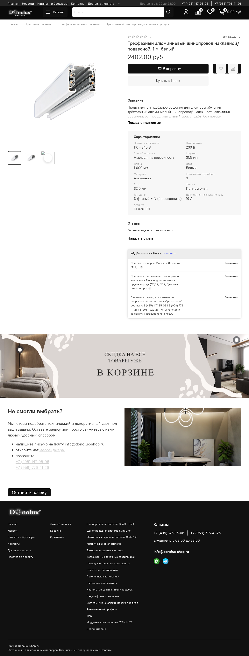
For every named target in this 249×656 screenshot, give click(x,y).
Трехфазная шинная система (79, 24)
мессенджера (52, 449)
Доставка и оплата (101, 3)
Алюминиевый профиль (102, 609)
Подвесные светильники (102, 570)
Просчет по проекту (20, 557)
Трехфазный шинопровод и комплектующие (138, 24)
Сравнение (57, 537)
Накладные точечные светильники (108, 563)
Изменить (169, 253)
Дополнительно (97, 629)
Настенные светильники (102, 583)
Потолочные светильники (103, 576)
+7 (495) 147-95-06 (195, 3)
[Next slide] (115, 91)
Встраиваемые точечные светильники (111, 557)
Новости (28, 3)
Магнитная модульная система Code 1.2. (112, 537)
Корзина (55, 530)
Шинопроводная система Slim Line (109, 530)
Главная (13, 3)
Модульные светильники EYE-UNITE (109, 622)
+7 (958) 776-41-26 (228, 3)
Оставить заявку (29, 492)
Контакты (77, 3)
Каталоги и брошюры (52, 3)
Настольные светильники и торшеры (110, 589)
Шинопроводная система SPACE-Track (111, 524)
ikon (89, 616)
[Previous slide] (14, 91)
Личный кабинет (60, 524)
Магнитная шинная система (104, 543)
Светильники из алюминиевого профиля (112, 603)
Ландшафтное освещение (103, 596)
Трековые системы (38, 24)
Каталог (58, 12)
